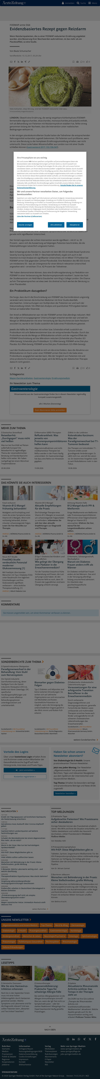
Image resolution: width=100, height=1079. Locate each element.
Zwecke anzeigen (25, 225)
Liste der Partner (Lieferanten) (29, 216)
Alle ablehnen (56, 225)
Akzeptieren (75, 225)
